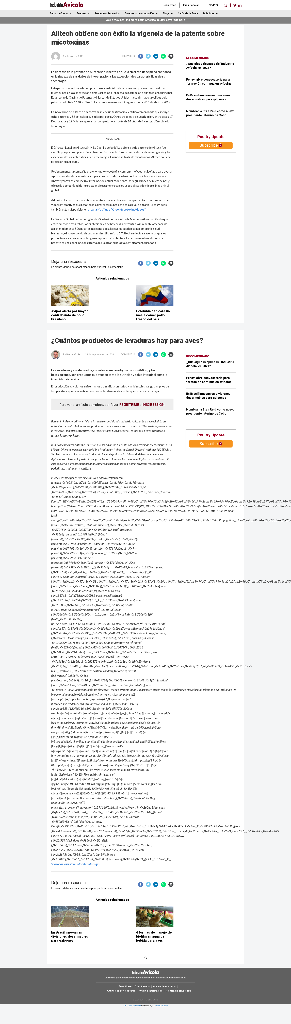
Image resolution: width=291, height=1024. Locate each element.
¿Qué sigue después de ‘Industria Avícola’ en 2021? (210, 66)
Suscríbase (125, 986)
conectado (84, 267)
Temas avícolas (59, 13)
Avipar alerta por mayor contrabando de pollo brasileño (69, 315)
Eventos (82, 13)
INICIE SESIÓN (153, 404)
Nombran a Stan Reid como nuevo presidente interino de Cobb (210, 113)
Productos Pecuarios (107, 13)
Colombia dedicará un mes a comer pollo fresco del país (153, 315)
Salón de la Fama (188, 13)
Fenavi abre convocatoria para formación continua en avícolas (209, 81)
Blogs (166, 13)
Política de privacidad (178, 990)
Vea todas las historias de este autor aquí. (75, 864)
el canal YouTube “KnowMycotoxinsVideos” (117, 209)
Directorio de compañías (140, 13)
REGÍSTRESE (129, 404)
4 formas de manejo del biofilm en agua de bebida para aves (154, 936)
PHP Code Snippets (132, 1005)
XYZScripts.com (160, 1005)
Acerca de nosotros (164, 986)
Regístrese (169, 5)
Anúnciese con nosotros (121, 990)
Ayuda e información (151, 990)
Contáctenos (142, 986)
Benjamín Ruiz (74, 354)
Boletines (209, 13)
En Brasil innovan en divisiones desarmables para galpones (208, 97)
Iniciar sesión (191, 5)
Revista (213, 5)
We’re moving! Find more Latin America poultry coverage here (145, 20)
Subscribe (209, 145)
